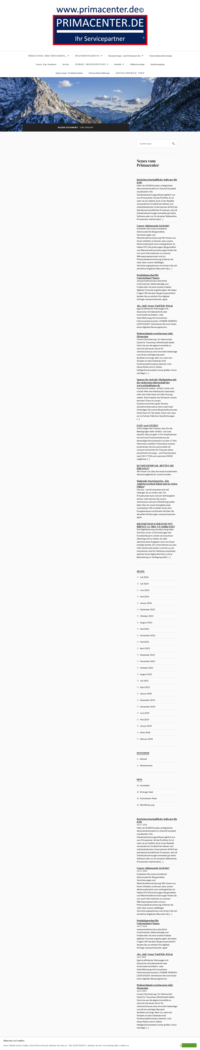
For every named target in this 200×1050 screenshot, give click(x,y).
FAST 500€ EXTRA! (147, 425)
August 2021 (146, 674)
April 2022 (145, 648)
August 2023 (146, 622)
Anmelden (145, 785)
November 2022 (147, 635)
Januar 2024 (146, 603)
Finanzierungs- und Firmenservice (124, 55)
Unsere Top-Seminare (46, 64)
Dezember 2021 (147, 654)
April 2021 (145, 687)
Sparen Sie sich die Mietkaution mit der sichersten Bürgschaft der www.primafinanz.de (156, 382)
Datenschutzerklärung (99, 72)
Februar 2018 (146, 739)
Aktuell (143, 759)
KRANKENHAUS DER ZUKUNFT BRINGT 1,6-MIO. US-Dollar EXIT (156, 525)
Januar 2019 (146, 726)
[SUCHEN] (173, 144)
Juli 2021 (144, 680)
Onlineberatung (137, 64)
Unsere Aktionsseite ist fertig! (153, 225)
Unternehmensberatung (160, 55)
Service (65, 64)
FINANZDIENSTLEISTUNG (87, 55)
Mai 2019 (144, 719)
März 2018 (145, 732)
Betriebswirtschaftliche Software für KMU (157, 181)
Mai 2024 (144, 596)
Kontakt (117, 64)
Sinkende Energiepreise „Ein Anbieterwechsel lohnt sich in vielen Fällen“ (157, 483)
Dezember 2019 (147, 700)
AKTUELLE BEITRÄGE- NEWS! (130, 72)
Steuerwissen (146, 765)
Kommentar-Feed (148, 798)
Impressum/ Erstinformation (69, 72)
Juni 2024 (144, 590)
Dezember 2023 (147, 609)
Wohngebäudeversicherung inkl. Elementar (155, 335)
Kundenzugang (157, 64)
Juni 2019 (144, 713)
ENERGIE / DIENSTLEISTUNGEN (90, 64)
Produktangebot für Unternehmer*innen (148, 276)
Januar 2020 (146, 693)
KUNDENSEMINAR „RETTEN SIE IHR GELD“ (155, 467)
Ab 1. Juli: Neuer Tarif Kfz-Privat (155, 305)
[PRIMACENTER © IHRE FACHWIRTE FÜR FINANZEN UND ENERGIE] (100, 43)
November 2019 (147, 706)
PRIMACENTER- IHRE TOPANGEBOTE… (47, 55)
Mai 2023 (144, 629)
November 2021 (147, 661)
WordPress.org (147, 805)
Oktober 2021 (146, 667)
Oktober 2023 (146, 616)
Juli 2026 (144, 577)
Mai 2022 (144, 641)
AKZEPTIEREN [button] (189, 1045)
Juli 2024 (144, 583)
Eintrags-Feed (146, 792)
